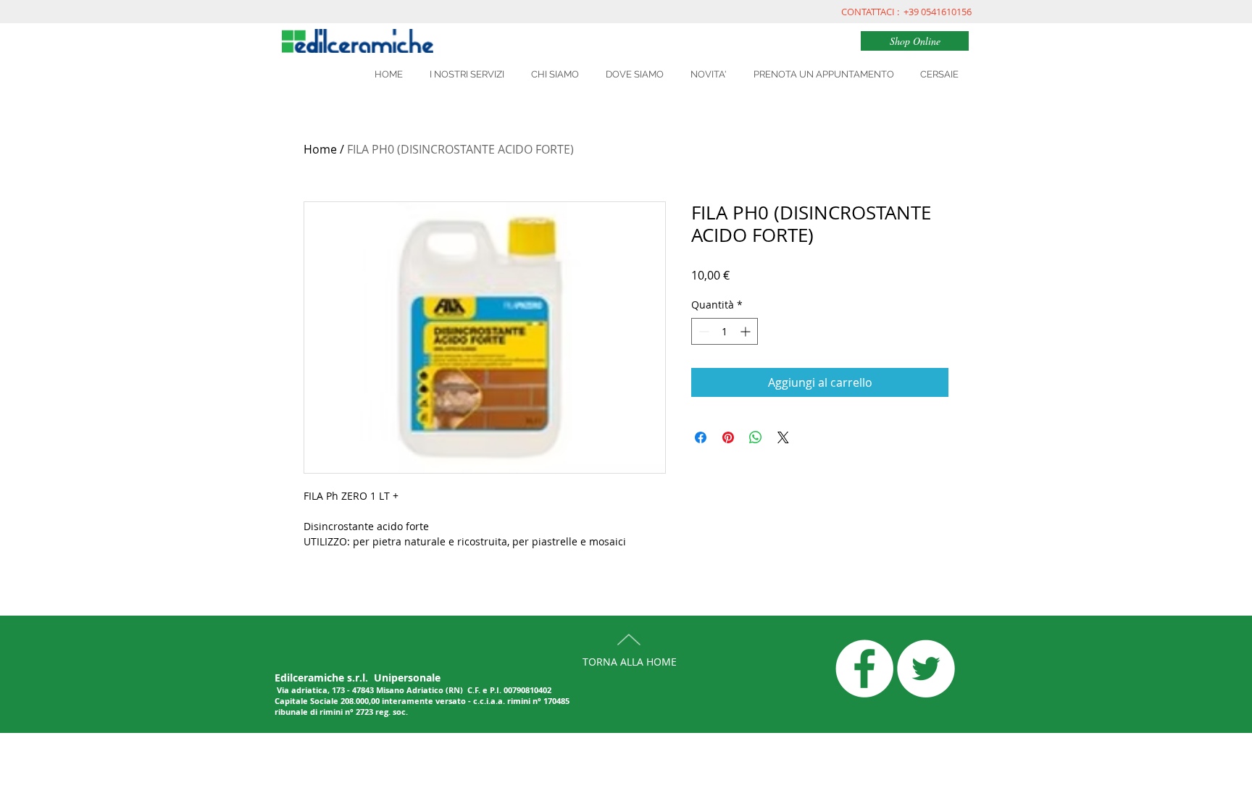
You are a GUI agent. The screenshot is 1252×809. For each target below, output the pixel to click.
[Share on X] (783, 437)
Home (320, 149)
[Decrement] (702, 331)
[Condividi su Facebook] (700, 437)
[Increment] (747, 331)
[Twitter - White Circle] (926, 668)
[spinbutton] (724, 331)
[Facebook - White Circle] (864, 668)
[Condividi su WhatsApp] (755, 437)
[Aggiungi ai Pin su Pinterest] (728, 437)
